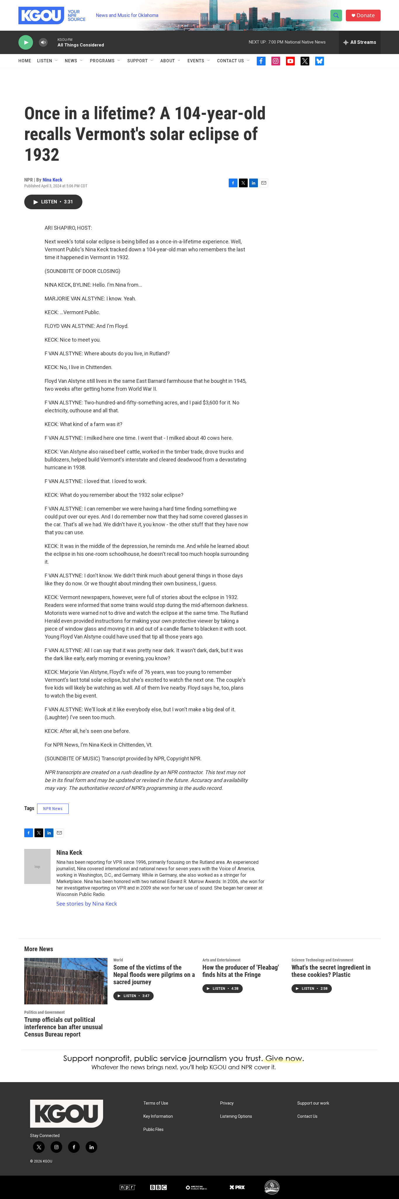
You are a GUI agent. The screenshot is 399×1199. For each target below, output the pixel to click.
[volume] (43, 42)
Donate (366, 15)
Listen (44, 60)
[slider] (52, 42)
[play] (25, 42)
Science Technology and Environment (322, 960)
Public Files (153, 1129)
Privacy (227, 1103)
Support (137, 60)
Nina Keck (52, 180)
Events (196, 60)
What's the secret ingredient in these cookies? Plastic (331, 971)
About (167, 60)
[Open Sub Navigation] (56, 60)
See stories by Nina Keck (86, 903)
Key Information (158, 1116)
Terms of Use (155, 1103)
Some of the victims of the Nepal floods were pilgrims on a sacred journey (154, 975)
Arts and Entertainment (221, 960)
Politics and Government (44, 1012)
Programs (102, 60)
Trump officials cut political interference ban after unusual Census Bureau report (63, 1027)
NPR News (53, 808)
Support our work (313, 1103)
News (71, 60)
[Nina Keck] (37, 866)
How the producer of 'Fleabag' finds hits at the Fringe (240, 971)
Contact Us (230, 60)
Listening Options (236, 1116)
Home (24, 60)
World (118, 960)
